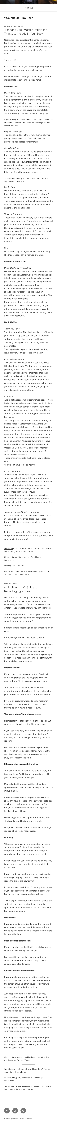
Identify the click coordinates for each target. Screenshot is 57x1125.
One (14, 1060)
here (12, 560)
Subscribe (8, 548)
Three (27, 1060)
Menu (30, 8)
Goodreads (19, 566)
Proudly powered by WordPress (18, 1118)
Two (18, 1060)
